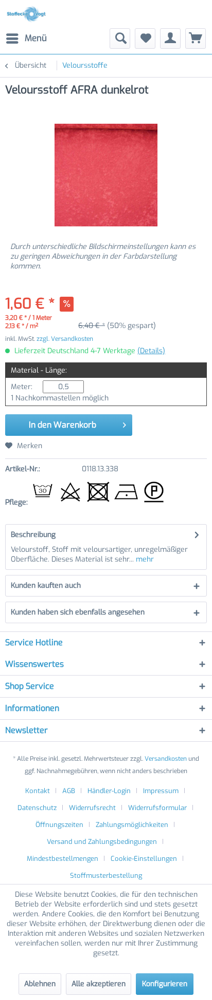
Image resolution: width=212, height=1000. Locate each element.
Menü (36, 38)
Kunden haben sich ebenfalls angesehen (78, 612)
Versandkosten (166, 759)
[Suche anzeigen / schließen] (120, 38)
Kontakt (37, 790)
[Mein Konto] (170, 38)
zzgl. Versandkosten (65, 339)
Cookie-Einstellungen (144, 858)
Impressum (161, 790)
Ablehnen (40, 984)
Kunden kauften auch (46, 585)
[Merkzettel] (145, 38)
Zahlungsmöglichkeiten (132, 824)
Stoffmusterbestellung (106, 875)
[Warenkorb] (195, 38)
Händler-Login (109, 790)
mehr (144, 559)
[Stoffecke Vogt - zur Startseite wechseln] (27, 14)
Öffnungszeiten (59, 824)
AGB (68, 790)
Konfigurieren (164, 984)
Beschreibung (33, 535)
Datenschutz (37, 807)
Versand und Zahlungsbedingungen (102, 841)
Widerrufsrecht (92, 807)
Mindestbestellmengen (62, 858)
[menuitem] (26, 38)
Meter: (21, 387)
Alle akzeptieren (99, 984)
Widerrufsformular (157, 807)
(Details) (151, 351)
